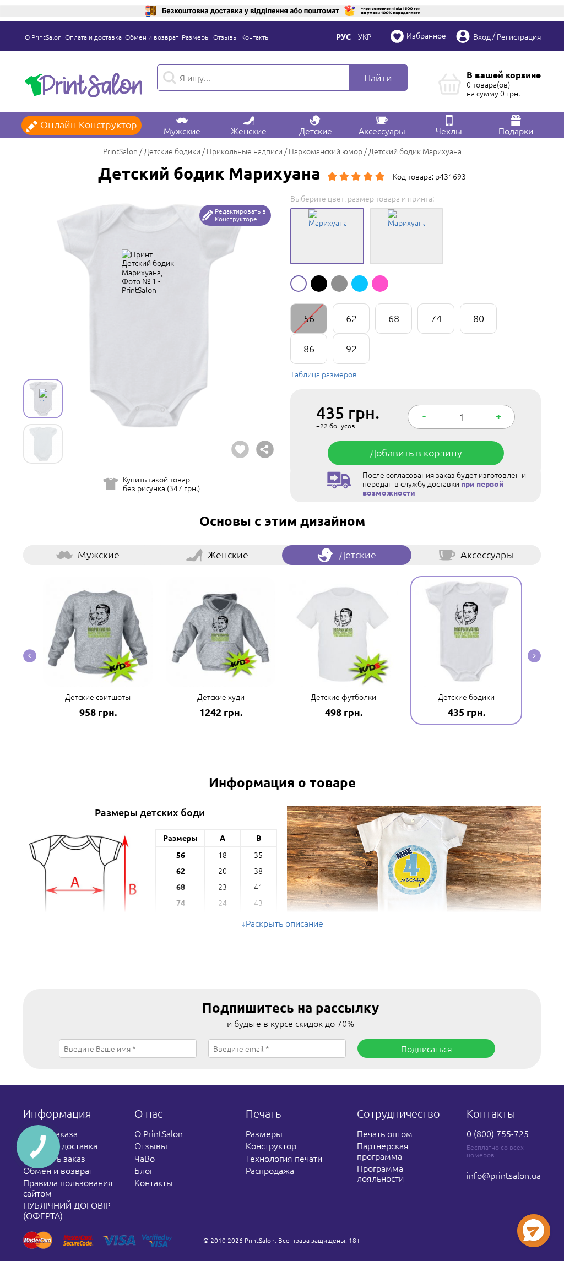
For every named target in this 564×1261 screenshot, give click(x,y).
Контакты (255, 36)
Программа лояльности (380, 1173)
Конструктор (271, 1145)
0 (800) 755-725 (498, 1133)
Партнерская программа (383, 1150)
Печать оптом (385, 1133)
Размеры (196, 36)
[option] (148, 316)
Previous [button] (29, 656)
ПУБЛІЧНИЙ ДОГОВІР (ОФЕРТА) (66, 1210)
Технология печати (284, 1158)
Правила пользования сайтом (68, 1187)
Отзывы (225, 36)
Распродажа (270, 1170)
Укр (364, 36)
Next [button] (534, 656)
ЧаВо (144, 1158)
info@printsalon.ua (504, 1175)
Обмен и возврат (151, 36)
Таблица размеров (323, 373)
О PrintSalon (43, 36)
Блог (143, 1170)
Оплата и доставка (93, 36)
